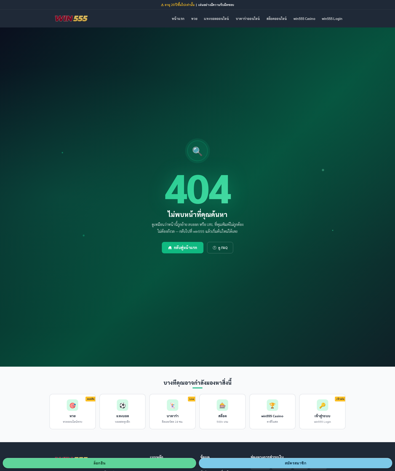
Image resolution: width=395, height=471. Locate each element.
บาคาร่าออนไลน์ (248, 18)
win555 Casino (304, 18)
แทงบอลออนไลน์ (216, 18)
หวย (194, 18)
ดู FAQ (222, 247)
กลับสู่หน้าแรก (185, 247)
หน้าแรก (178, 18)
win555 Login (332, 18)
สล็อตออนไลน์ (277, 18)
